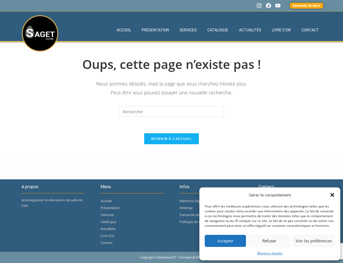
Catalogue (217, 30)
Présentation (155, 30)
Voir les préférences (314, 240)
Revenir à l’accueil (171, 138)
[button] (332, 195)
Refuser (269, 240)
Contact (310, 30)
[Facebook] (268, 5)
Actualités (250, 30)
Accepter (225, 240)
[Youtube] (278, 5)
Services (188, 30)
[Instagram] (259, 5)
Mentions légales (270, 253)
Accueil (124, 30)
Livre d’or (281, 30)
